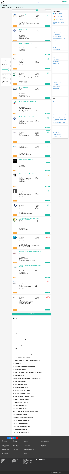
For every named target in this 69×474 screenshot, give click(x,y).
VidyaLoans (25, 453)
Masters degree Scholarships (57, 32)
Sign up (65, 1)
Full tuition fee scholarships (57, 136)
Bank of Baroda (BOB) (59, 16)
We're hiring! (3, 459)
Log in (62, 1)
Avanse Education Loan (27, 445)
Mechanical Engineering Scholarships (58, 82)
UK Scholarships (55, 57)
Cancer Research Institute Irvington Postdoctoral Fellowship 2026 (30, 204)
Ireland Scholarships (56, 65)
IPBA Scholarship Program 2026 (24, 145)
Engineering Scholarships (5, 445)
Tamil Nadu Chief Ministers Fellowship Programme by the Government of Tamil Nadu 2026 (29, 219)
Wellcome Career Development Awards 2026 (26, 173)
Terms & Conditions (15, 459)
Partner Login (25, 459)
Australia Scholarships (56, 61)
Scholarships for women (5, 454)
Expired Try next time (48, 219)
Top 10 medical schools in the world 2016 (58, 112)
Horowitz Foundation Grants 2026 (24, 87)
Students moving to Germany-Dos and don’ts (59, 122)
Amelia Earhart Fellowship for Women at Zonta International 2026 (30, 251)
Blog (2, 461)
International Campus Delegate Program (27, 461)
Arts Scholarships (4, 441)
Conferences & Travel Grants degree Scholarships (60, 45)
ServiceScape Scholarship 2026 (24, 189)
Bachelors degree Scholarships (57, 30)
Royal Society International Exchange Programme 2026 (28, 57)
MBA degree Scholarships (56, 34)
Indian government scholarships (57, 130)
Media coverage (14, 461)
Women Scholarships (56, 128)
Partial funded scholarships (57, 134)
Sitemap (13, 462)
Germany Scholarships (56, 59)
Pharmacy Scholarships (56, 86)
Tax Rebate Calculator (43, 445)
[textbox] (6, 65)
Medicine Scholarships (56, 88)
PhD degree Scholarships (56, 40)
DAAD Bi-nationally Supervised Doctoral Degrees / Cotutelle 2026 (30, 14)
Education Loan (26, 441)
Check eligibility (48, 40)
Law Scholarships (55, 90)
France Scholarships (15, 449)
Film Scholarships (55, 84)
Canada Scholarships (56, 63)
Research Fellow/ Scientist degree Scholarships (59, 47)
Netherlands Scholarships (56, 70)
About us (2, 460)
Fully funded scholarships (56, 132)
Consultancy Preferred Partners (27, 462)
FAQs (2, 463)
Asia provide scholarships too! (57, 103)
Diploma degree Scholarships (57, 36)
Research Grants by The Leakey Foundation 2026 (27, 296)
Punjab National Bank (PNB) (60, 19)
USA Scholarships (55, 55)
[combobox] (6, 62)
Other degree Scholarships (56, 49)
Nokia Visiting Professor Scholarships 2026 (26, 116)
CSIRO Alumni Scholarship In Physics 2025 (26, 236)
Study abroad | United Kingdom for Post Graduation (60, 117)
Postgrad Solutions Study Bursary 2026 (25, 43)
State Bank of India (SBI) (59, 13)
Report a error (25, 463)
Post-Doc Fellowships (5, 453)
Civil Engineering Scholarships (57, 80)
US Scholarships (15, 441)
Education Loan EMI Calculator (45, 441)
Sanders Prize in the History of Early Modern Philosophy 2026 (29, 130)
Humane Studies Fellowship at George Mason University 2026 (29, 72)
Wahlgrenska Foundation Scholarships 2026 (26, 159)
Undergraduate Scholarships (5, 449)
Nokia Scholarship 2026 (23, 29)
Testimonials (3, 462)
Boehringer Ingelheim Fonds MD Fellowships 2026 (27, 101)
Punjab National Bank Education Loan (29, 449)
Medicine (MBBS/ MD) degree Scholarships (59, 38)
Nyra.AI (39, 2)
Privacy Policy (14, 460)
